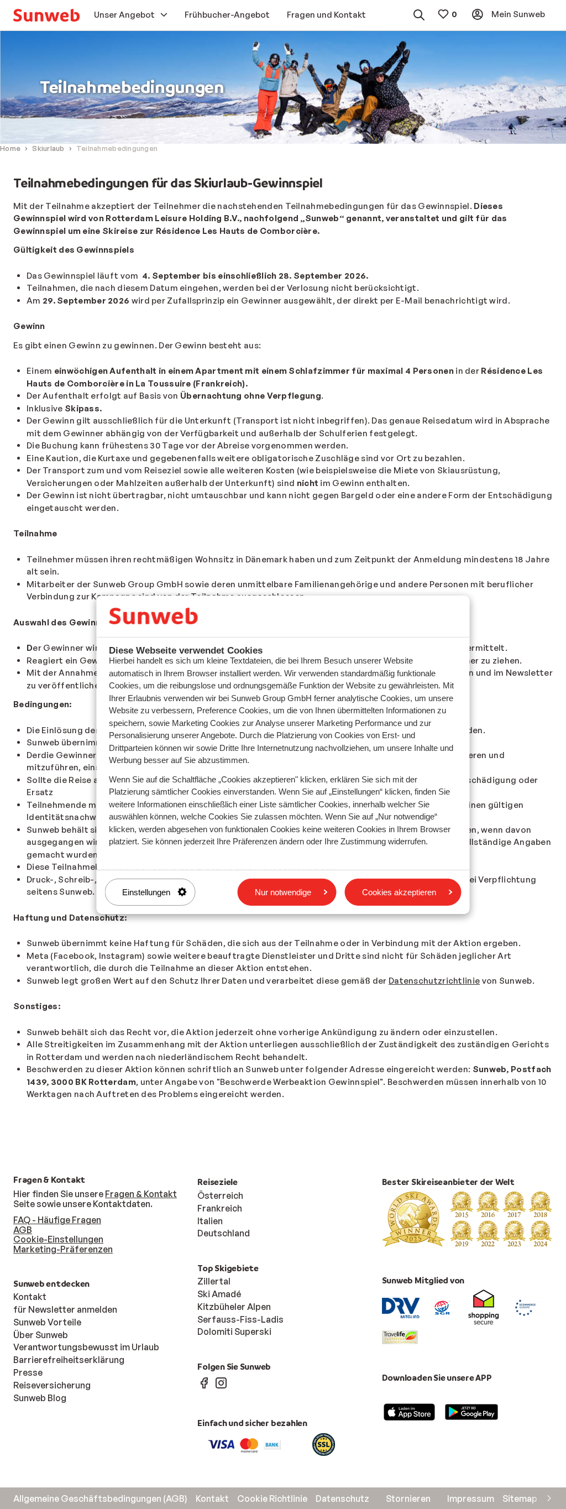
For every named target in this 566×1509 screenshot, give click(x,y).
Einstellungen (146, 891)
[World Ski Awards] (467, 1218)
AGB (22, 1229)
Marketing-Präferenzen (63, 1249)
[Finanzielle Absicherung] (442, 1307)
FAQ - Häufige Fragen (57, 1219)
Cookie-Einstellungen (58, 1239)
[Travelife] (400, 1336)
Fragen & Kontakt (141, 1193)
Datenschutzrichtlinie (434, 980)
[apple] (409, 1411)
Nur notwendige (283, 891)
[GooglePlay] (471, 1411)
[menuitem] (46, 15)
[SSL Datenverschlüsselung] (324, 1443)
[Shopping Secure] (483, 1307)
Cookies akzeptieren (399, 891)
